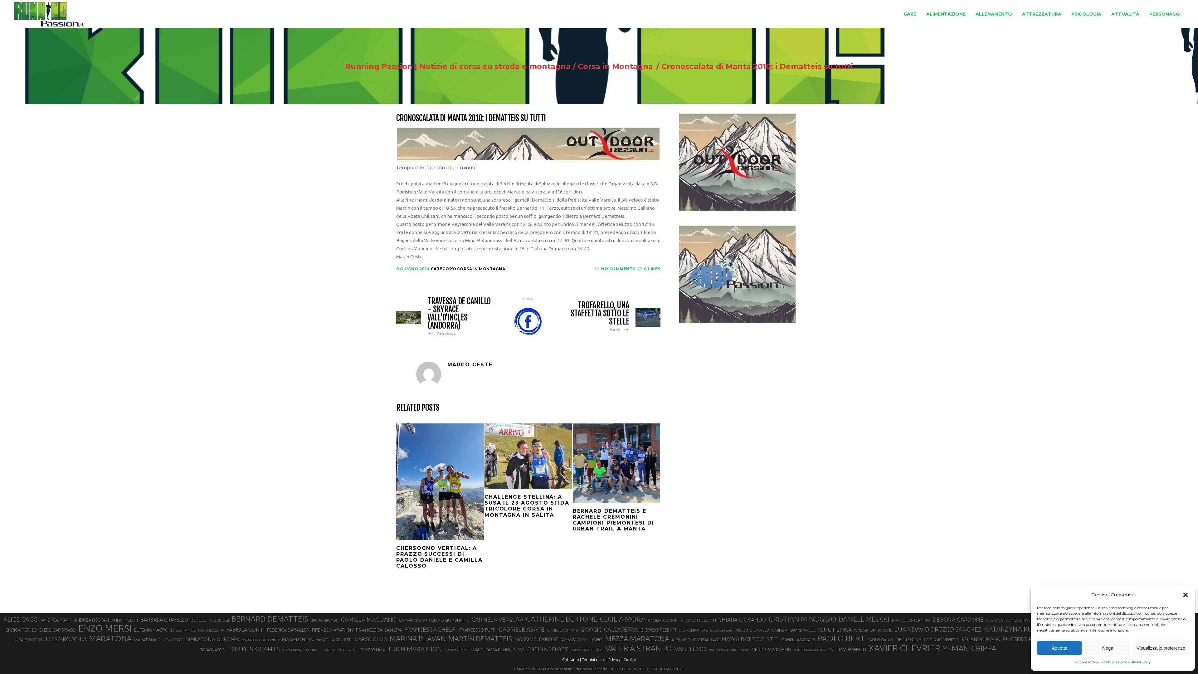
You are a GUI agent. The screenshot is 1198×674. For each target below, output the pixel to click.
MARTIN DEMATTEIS (480, 638)
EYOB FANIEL (183, 630)
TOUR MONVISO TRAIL (300, 650)
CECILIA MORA (622, 619)
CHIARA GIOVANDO (742, 620)
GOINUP (779, 630)
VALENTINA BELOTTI (544, 649)
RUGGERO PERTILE (1025, 639)
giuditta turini (721, 630)
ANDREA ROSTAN (91, 620)
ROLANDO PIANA (980, 639)
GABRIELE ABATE (521, 629)
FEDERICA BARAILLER (288, 629)
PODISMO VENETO (941, 639)
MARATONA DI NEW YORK (158, 639)
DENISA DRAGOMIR (1023, 620)
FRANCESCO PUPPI (477, 629)
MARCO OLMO (370, 639)
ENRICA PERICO (21, 630)
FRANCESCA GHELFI (430, 629)
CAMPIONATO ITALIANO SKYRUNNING (434, 620)
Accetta (1059, 648)
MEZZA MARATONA (637, 638)
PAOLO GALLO (880, 639)
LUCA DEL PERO (28, 639)
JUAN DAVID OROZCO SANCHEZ (938, 629)
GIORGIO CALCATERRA (609, 629)
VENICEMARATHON (810, 650)
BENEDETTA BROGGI (210, 620)
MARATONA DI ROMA (212, 639)
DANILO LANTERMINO (911, 620)
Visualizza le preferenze (1161, 648)
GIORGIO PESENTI (658, 629)
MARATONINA (297, 639)
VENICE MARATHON (771, 649)
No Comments (618, 268)
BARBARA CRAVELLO (164, 620)
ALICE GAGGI (21, 619)
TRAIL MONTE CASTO (340, 650)
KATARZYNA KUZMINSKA (1022, 629)
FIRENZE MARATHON (332, 630)
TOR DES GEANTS (253, 648)
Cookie (629, 659)
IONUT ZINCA (835, 629)
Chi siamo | (571, 659)
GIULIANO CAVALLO (752, 630)
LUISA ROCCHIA (66, 639)
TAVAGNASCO (212, 649)
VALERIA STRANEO (638, 648)
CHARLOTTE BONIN (698, 620)
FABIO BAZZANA (211, 630)
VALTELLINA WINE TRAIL (729, 650)
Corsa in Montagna (615, 66)
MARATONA (110, 638)
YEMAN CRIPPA (969, 648)
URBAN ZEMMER (457, 650)
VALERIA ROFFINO (587, 650)
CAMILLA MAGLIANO (369, 619)
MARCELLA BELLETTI (333, 639)
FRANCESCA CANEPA (379, 629)
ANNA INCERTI (124, 620)
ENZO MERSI (105, 628)
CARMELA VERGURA (498, 619)
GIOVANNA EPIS (693, 630)
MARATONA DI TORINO (260, 640)
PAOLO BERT (841, 638)
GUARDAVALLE (802, 630)
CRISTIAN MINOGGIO (802, 619)
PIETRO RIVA (909, 639)
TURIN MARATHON (414, 648)
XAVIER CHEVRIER (904, 648)
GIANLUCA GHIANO (562, 630)
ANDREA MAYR (56, 620)
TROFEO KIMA (372, 649)
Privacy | (615, 659)
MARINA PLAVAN (418, 638)
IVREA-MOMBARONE (873, 630)
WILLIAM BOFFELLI (847, 649)
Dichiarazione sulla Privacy (1126, 662)
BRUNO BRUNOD (324, 620)
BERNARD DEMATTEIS (269, 619)
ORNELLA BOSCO (798, 639)
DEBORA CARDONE (958, 619)
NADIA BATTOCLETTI (750, 639)
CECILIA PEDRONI (663, 620)
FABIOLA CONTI (245, 629)
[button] (1185, 595)
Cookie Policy (1087, 662)
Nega (1107, 648)
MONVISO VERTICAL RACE (695, 639)
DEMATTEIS (994, 620)
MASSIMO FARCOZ (536, 639)
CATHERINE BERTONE (561, 619)
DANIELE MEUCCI (864, 619)
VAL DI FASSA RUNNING (494, 649)
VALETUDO (690, 648)
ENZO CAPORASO (57, 629)
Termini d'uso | (594, 659)
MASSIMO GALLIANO (582, 639)
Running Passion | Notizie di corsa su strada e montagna (458, 66)
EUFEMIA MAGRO (151, 629)
